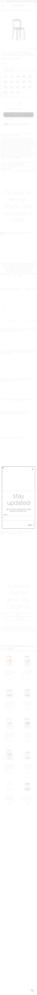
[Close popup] (32, 469)
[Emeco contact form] (32, 990)
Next (30, 525)
